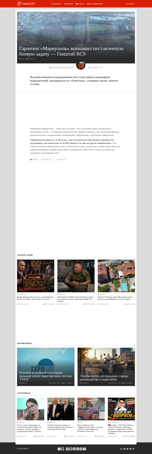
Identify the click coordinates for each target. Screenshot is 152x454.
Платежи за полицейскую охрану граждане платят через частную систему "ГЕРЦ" (45, 376)
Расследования (96, 4)
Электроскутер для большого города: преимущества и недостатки (104, 377)
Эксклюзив (31, 59)
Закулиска (21, 422)
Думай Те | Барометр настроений (62, 67)
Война (23, 59)
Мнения (69, 4)
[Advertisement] (76, 109)
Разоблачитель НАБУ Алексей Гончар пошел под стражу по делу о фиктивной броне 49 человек (75, 299)
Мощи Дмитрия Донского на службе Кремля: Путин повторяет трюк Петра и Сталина (35, 298)
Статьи (81, 4)
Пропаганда (22, 294)
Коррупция (62, 294)
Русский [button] (130, 4)
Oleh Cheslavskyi (49, 304)
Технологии (84, 383)
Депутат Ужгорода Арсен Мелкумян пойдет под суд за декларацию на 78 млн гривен (115, 298)
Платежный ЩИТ (130, 436)
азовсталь (61, 159)
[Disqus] (76, 225)
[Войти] (133, 449)
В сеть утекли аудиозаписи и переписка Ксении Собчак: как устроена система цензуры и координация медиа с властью (29, 428)
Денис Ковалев (130, 304)
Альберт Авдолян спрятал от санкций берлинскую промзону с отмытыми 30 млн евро (60, 427)
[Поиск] (121, 449)
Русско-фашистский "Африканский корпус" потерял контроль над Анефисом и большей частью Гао (90, 428)
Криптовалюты (113, 422)
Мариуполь (46, 159)
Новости (57, 4)
